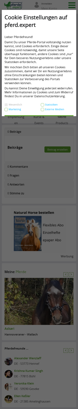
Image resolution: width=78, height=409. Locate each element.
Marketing (15, 109)
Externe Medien (54, 109)
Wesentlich (15, 104)
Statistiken (51, 104)
